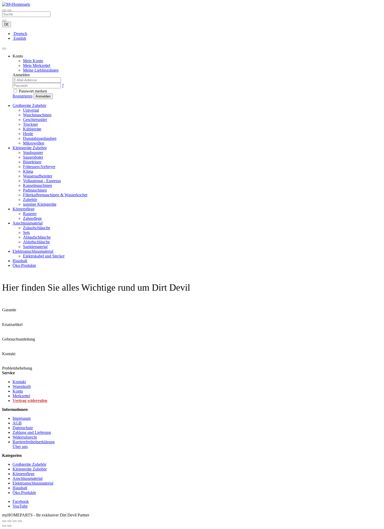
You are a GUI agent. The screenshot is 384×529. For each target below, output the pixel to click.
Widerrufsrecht (25, 437)
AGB (17, 423)
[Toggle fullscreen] (15, 521)
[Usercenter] (4, 48)
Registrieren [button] (22, 96)
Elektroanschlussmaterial (33, 251)
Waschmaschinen (37, 115)
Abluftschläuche (36, 242)
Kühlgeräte (32, 129)
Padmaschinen (35, 190)
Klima (28, 171)
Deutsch (20, 33)
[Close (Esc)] (4, 521)
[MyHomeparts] (16, 4)
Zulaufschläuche (36, 228)
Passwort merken (33, 91)
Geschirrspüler (35, 119)
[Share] (9, 521)
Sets (26, 232)
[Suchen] (9, 10)
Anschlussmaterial (28, 223)
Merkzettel (21, 396)
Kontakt (19, 382)
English (19, 38)
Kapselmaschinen (37, 185)
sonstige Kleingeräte (39, 204)
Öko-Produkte (24, 265)
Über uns (20, 446)
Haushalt (20, 260)
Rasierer (30, 213)
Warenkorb (22, 386)
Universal (31, 110)
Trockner (30, 124)
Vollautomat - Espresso (42, 181)
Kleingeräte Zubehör (30, 148)
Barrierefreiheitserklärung (34, 442)
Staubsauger (33, 152)
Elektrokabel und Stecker (44, 256)
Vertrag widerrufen (30, 400)
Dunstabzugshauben (39, 138)
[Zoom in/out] (20, 521)
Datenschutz (23, 428)
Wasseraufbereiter (37, 176)
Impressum (22, 418)
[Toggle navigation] (4, 10)
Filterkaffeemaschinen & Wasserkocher (55, 195)
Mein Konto (33, 61)
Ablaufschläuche (37, 237)
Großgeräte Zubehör (29, 105)
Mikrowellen (33, 143)
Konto (18, 391)
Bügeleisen (32, 162)
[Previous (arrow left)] (4, 526)
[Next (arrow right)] (9, 526)
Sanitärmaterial (35, 246)
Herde (28, 133)
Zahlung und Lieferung (32, 432)
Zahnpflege (32, 218)
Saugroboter (33, 157)
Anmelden (43, 96)
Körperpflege (23, 209)
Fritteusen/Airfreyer (39, 166)
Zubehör (30, 199)
